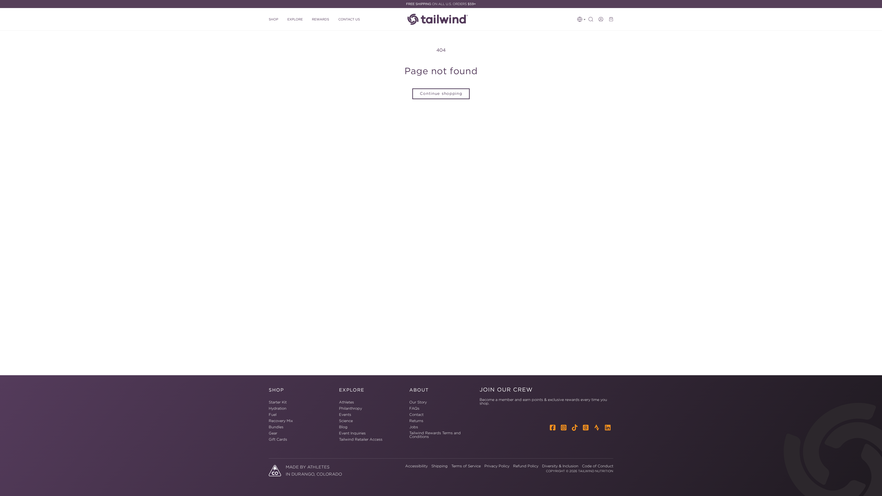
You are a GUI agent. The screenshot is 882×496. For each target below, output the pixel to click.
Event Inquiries (352, 433)
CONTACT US (349, 19)
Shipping (439, 466)
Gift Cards (278, 439)
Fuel (273, 414)
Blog (343, 427)
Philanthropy (350, 408)
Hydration (277, 408)
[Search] (591, 19)
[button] (581, 19)
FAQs (414, 408)
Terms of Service (466, 466)
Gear (273, 433)
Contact (416, 414)
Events (345, 414)
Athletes (346, 402)
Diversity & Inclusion (560, 466)
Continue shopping (441, 93)
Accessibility (416, 466)
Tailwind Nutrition (595, 471)
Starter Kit (278, 402)
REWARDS (320, 19)
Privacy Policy (496, 466)
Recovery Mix (281, 420)
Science (346, 420)
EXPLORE (295, 19)
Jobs (413, 427)
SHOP (273, 19)
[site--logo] (440, 19)
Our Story (418, 402)
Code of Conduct (597, 466)
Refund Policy (525, 466)
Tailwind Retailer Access (360, 439)
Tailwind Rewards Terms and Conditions (435, 435)
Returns (416, 420)
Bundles (276, 427)
